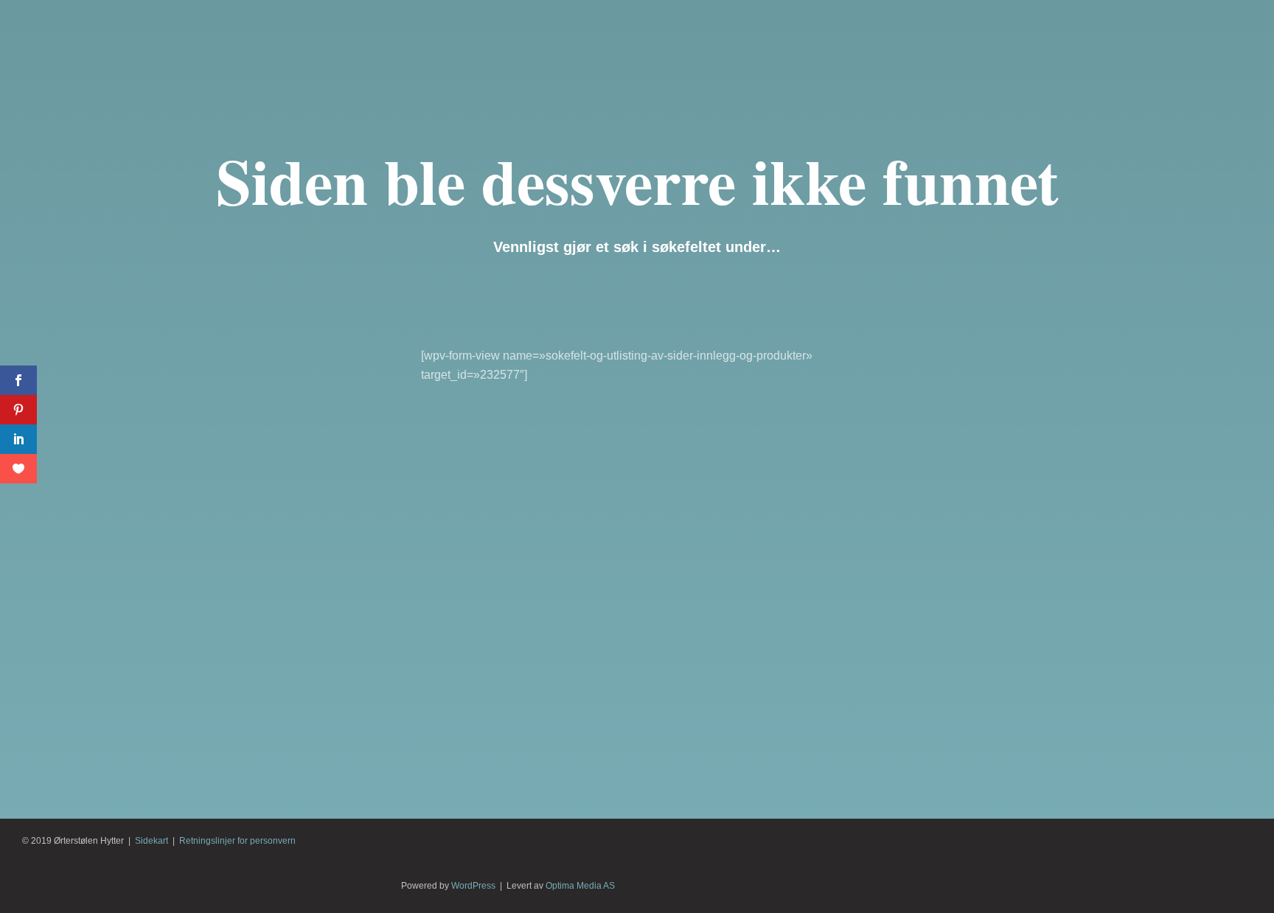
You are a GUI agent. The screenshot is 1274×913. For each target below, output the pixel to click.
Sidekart (151, 841)
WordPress (473, 886)
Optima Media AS (580, 886)
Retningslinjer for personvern (237, 841)
